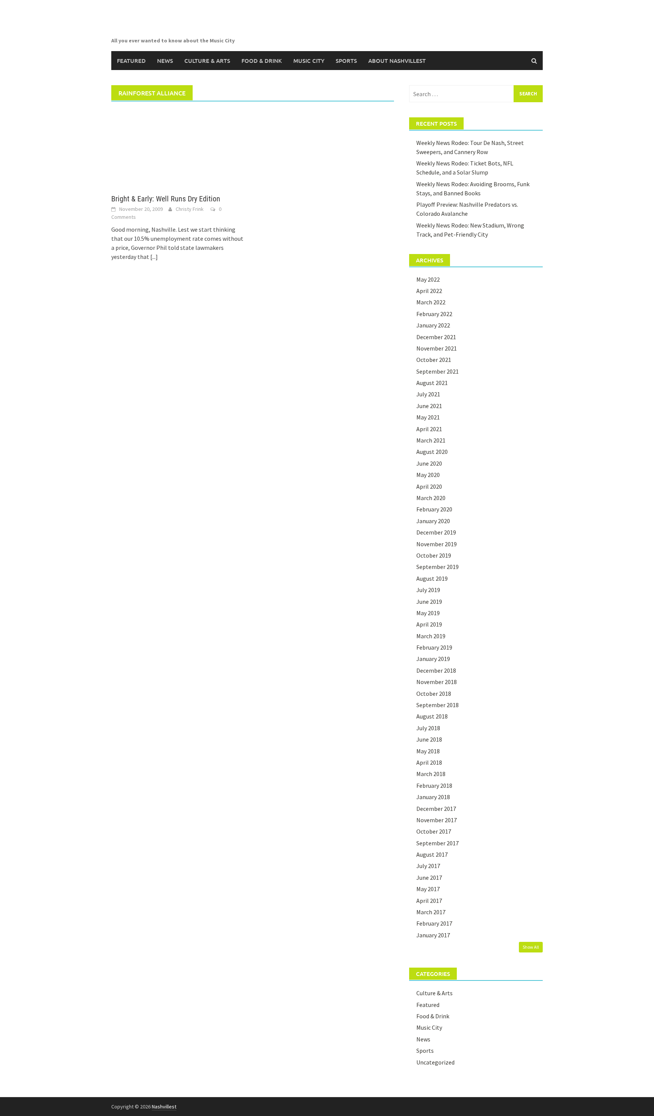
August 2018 (432, 716)
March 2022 (430, 302)
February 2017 (434, 923)
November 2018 (436, 682)
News (165, 60)
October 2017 (433, 831)
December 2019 (436, 532)
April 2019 (429, 624)
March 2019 (430, 636)
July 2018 (428, 728)
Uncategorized (435, 1062)
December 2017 (436, 808)
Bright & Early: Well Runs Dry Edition (165, 198)
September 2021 (437, 371)
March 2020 (430, 498)
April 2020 (429, 486)
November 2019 (436, 544)
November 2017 (436, 820)
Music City (308, 60)
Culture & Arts (207, 60)
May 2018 (428, 751)
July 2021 (428, 394)
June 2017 (429, 877)
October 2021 (433, 359)
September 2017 (437, 843)
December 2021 (436, 337)
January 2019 (433, 658)
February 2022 (434, 314)
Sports (346, 60)
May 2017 (428, 889)
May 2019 (428, 613)
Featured (131, 60)
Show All (531, 947)
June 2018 (429, 739)
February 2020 (434, 509)
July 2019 (428, 590)
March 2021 (430, 440)
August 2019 (432, 578)
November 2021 (436, 348)
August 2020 (432, 451)
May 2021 (428, 417)
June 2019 (429, 601)
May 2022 (428, 279)
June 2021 (429, 406)
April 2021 (429, 429)
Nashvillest (164, 1106)
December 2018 (436, 670)
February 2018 (434, 785)
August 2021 (432, 383)
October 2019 (433, 555)
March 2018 (430, 774)
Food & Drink (261, 60)
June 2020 (429, 463)
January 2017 (433, 935)
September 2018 (437, 705)
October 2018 (433, 693)
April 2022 (429, 291)
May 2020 (428, 475)
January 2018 (433, 797)
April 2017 (429, 900)
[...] (154, 256)
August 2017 (432, 854)
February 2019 (434, 647)
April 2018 (429, 762)
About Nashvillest (397, 60)
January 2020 (433, 521)
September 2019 (437, 566)
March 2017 (430, 912)
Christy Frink (190, 209)
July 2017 (428, 866)
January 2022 (433, 325)
